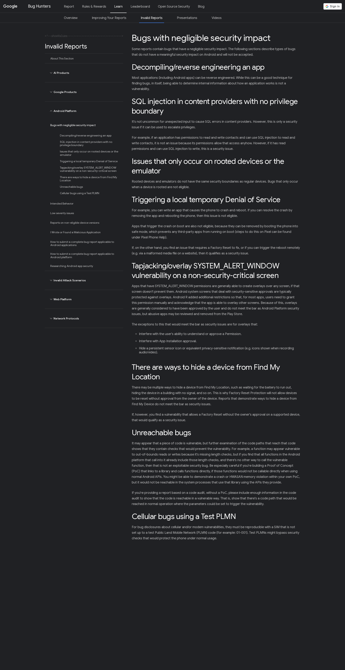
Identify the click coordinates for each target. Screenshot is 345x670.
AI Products (59, 72)
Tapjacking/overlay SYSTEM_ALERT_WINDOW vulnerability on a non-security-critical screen (88, 169)
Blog (201, 7)
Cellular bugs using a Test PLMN (79, 193)
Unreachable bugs (71, 187)
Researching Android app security (71, 266)
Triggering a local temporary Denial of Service (89, 161)
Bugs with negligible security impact (73, 125)
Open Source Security (174, 7)
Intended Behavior (61, 203)
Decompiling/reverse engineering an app (85, 135)
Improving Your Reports (109, 18)
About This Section (62, 58)
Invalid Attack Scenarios (67, 280)
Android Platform (62, 111)
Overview (70, 18)
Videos (217, 18)
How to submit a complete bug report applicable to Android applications (82, 243)
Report (69, 7)
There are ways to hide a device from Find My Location (88, 178)
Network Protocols (64, 318)
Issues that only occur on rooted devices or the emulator (89, 153)
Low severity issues (62, 213)
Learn (118, 7)
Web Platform (60, 299)
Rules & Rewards (94, 7)
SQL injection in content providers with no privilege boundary (86, 143)
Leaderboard (140, 7)
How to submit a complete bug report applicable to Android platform (82, 255)
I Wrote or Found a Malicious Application (75, 232)
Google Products (63, 92)
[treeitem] (84, 58)
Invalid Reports (152, 18)
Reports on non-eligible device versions (74, 222)
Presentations (187, 18)
